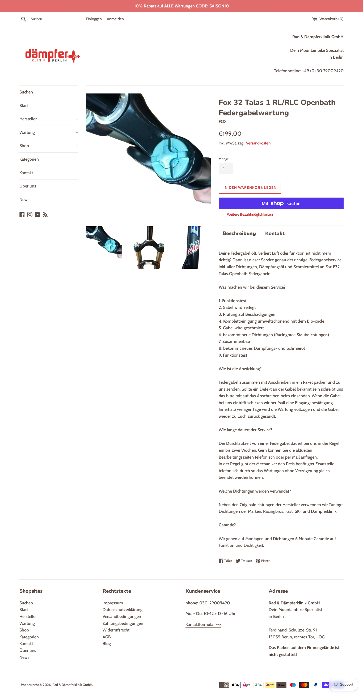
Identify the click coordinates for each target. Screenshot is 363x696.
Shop (48, 145)
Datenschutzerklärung (122, 609)
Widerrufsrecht (116, 630)
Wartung (48, 132)
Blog (107, 643)
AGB (107, 636)
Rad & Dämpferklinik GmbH (72, 685)
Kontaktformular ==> (203, 624)
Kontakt (26, 172)
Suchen (26, 92)
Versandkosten (258, 143)
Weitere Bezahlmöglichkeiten (250, 214)
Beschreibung (239, 233)
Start (23, 105)
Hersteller (48, 118)
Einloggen (94, 18)
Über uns (27, 186)
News (24, 199)
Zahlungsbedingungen (123, 623)
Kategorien (29, 159)
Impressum (113, 602)
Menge (224, 159)
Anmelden (115, 18)
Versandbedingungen (122, 616)
